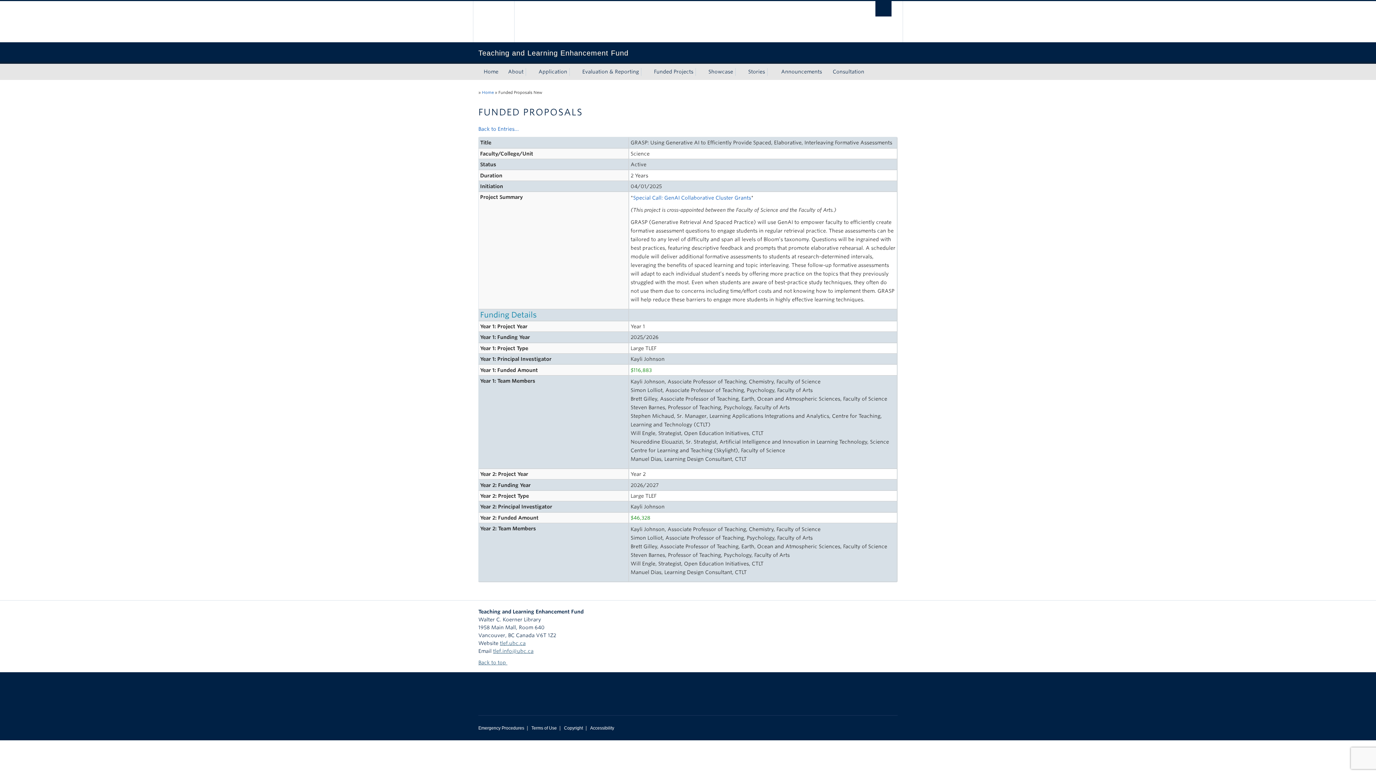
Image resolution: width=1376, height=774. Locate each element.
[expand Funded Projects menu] (700, 72)
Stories (756, 72)
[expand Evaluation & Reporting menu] (645, 72)
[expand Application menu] (573, 72)
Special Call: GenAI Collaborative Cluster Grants (692, 198)
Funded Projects (673, 72)
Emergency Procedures (501, 728)
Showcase (720, 72)
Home (491, 72)
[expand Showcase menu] (739, 72)
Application (553, 72)
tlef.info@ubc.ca (513, 651)
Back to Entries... (498, 129)
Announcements (801, 72)
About (516, 72)
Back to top (492, 662)
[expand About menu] (530, 72)
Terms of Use (544, 728)
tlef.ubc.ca (513, 643)
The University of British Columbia (493, 21)
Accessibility (602, 728)
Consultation (848, 72)
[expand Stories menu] (771, 72)
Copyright (573, 728)
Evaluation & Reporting (610, 72)
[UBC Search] (883, 8)
